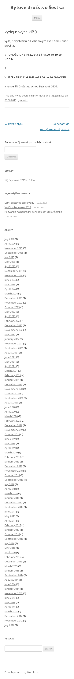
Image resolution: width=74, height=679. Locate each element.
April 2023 (10, 316)
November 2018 (14, 470)
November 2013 (14, 593)
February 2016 (13, 557)
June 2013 (10, 598)
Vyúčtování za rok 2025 (18, 207)
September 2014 (14, 575)
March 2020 (11, 416)
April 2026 (10, 243)
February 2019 (13, 457)
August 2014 (11, 579)
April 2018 (10, 489)
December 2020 (13, 384)
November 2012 (14, 620)
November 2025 (14, 248)
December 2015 (13, 561)
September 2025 (14, 252)
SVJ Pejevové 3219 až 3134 (20, 180)
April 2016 (10, 552)
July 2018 (9, 484)
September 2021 (14, 348)
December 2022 (13, 325)
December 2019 (13, 425)
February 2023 (13, 320)
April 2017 (10, 520)
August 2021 (11, 352)
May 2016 (10, 548)
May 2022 (10, 334)
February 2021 (13, 375)
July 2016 (9, 543)
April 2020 (10, 411)
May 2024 (10, 284)
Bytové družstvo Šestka (37, 7)
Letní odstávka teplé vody (19, 202)
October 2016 (12, 534)
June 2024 (10, 280)
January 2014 (12, 588)
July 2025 (9, 257)
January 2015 (12, 570)
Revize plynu (14, 124)
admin (24, 100)
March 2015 (11, 566)
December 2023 (13, 298)
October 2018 (12, 475)
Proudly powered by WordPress (22, 672)
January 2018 (12, 498)
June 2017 (10, 511)
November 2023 (14, 302)
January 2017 (12, 529)
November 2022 (14, 330)
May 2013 (10, 602)
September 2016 (14, 538)
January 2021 (12, 380)
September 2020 (14, 398)
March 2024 (11, 293)
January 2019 (12, 461)
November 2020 (14, 389)
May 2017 (10, 516)
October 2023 (12, 307)
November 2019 (14, 429)
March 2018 (11, 493)
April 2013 (10, 607)
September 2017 (14, 507)
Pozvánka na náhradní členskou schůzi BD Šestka (33, 211)
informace (39, 95)
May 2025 (10, 261)
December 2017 (13, 502)
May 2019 (10, 443)
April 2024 (10, 289)
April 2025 (10, 266)
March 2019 (11, 452)
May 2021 (10, 361)
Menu (37, 17)
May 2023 (10, 311)
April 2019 (10, 448)
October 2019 (12, 434)
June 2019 (10, 439)
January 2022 (12, 339)
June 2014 (10, 584)
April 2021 (10, 366)
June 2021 (10, 357)
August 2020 (11, 402)
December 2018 (13, 466)
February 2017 (13, 525)
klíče (61, 95)
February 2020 (13, 420)
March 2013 (11, 611)
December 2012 (13, 616)
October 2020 (12, 393)
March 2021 (11, 370)
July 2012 (9, 625)
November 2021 (14, 343)
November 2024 (14, 275)
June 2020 (10, 407)
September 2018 (14, 479)
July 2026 (9, 239)
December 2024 (13, 271)
